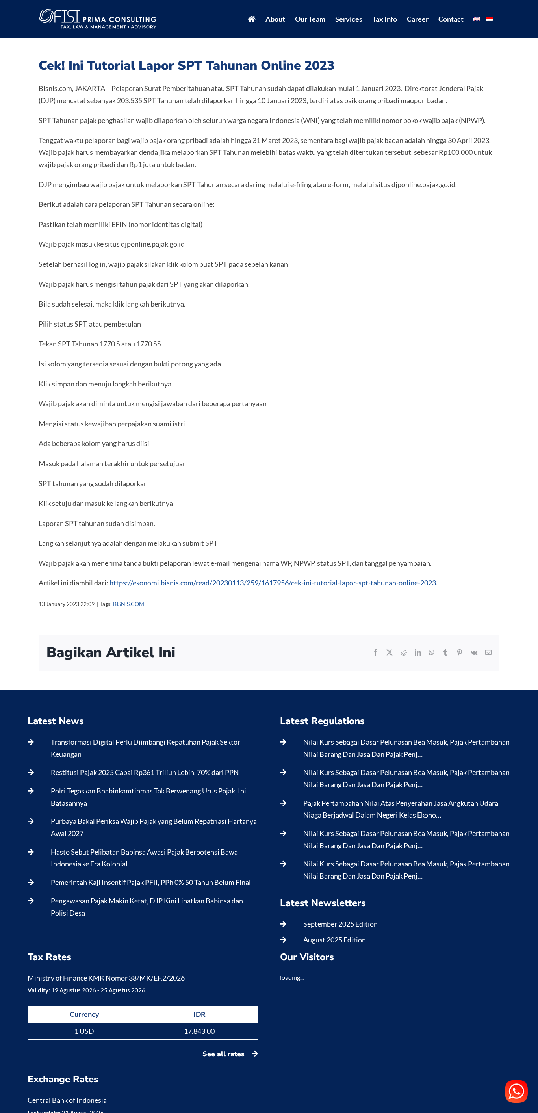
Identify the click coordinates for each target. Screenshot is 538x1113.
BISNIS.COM (128, 603)
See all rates (224, 1054)
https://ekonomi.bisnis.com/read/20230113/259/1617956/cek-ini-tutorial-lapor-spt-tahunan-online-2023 (272, 582)
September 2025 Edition (340, 924)
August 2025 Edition (334, 939)
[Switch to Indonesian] (489, 19)
